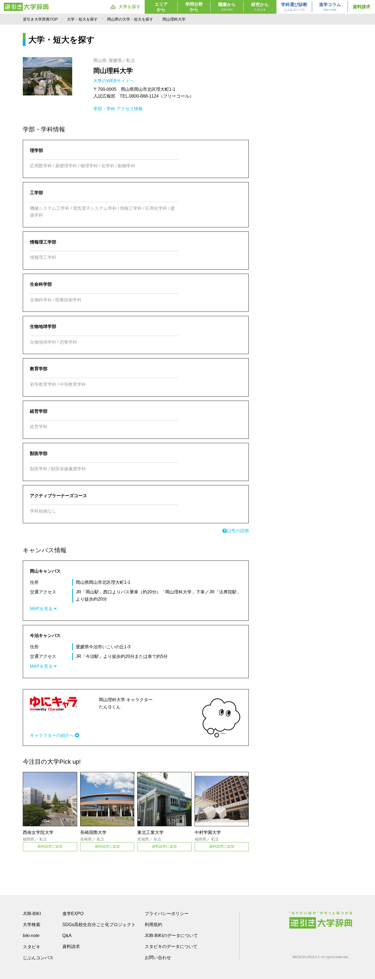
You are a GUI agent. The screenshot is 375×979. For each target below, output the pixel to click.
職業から (227, 7)
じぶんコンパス (38, 958)
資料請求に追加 (49, 846)
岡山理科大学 (113, 70)
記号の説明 (238, 530)
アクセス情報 (129, 108)
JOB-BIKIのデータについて (171, 935)
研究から (260, 7)
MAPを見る (42, 608)
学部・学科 (104, 108)
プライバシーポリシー (167, 913)
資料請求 (361, 6)
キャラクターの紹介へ (52, 735)
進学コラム (330, 7)
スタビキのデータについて (171, 946)
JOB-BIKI (32, 913)
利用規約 (153, 924)
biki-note (31, 935)
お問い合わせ (158, 957)
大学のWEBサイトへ (114, 80)
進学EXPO (72, 913)
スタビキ (31, 947)
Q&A (67, 935)
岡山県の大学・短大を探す (130, 19)
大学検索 (31, 924)
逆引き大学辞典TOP (40, 19)
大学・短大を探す (82, 19)
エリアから (161, 7)
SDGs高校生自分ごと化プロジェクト (99, 924)
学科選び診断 (294, 7)
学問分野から (194, 7)
